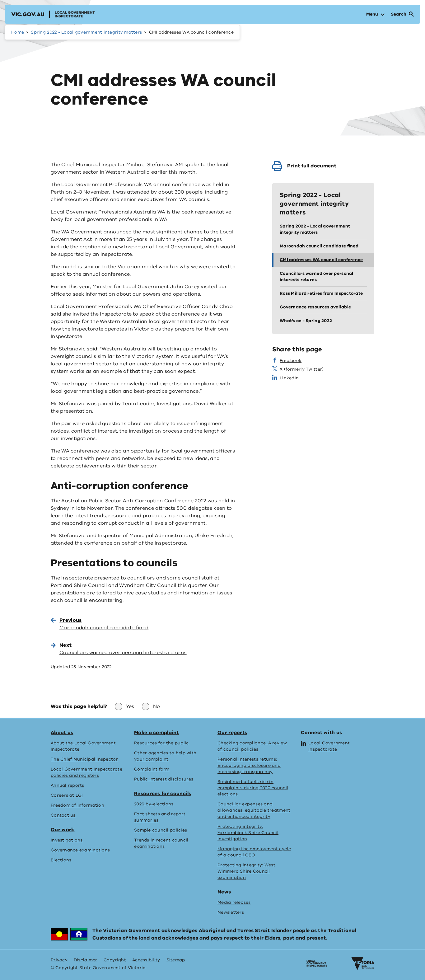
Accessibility (146, 960)
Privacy (59, 960)
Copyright (115, 960)
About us (62, 732)
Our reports (232, 732)
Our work (62, 829)
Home (17, 32)
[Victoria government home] (362, 963)
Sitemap (175, 960)
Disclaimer (85, 960)
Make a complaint (156, 732)
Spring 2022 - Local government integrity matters (86, 32)
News (224, 891)
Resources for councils (162, 793)
